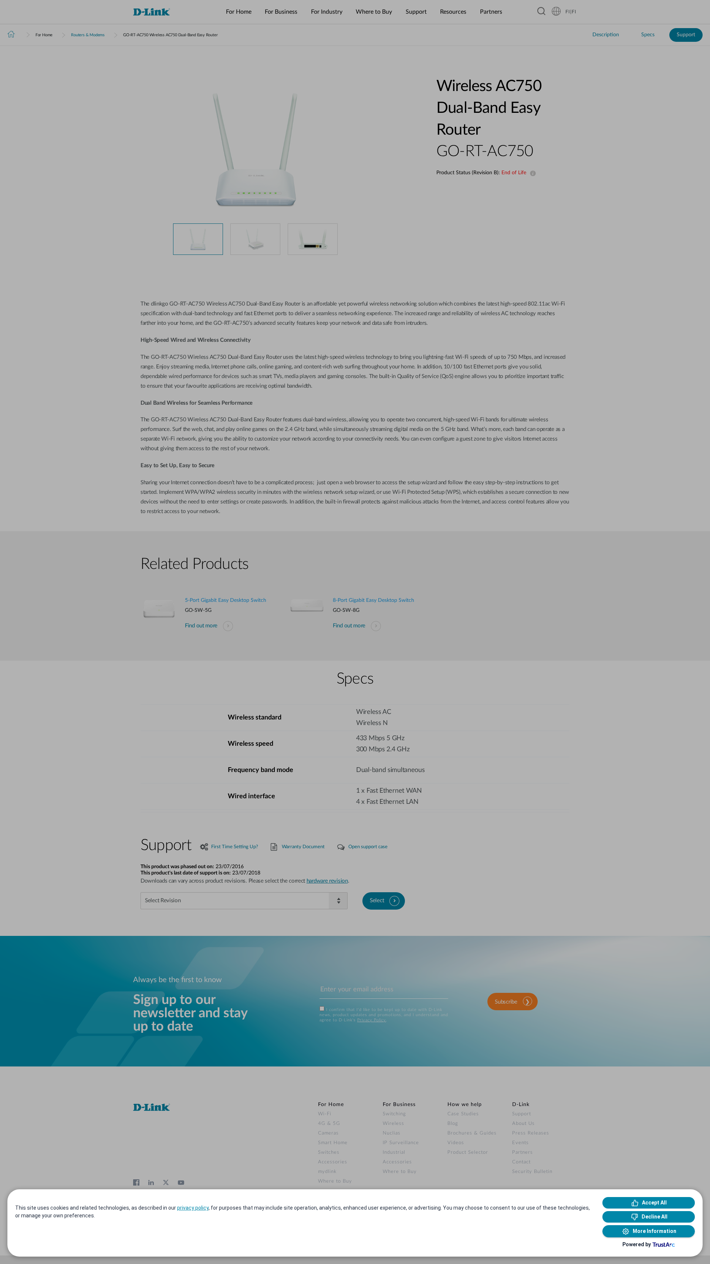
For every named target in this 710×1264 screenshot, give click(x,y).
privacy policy (193, 1208)
